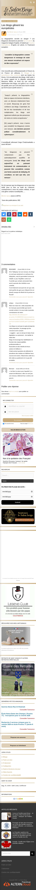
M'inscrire (31, 423)
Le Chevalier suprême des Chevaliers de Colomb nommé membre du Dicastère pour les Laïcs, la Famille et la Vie (21, 834)
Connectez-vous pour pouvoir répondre (21, 297)
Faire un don (7, 760)
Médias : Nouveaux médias (9, 21)
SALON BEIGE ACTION (18, 430)
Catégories (7, 766)
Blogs (5, 757)
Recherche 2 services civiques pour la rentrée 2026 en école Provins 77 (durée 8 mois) (17, 724)
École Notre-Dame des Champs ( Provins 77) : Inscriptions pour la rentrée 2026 (17, 715)
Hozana (18, 580)
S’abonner (7, 763)
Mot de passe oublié (27, 415)
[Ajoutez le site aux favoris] (18, 799)
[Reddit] (25, 214)
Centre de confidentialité (12, 775)
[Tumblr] (30, 214)
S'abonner (5, 869)
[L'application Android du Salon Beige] (22, 799)
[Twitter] (3, 214)
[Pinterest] (14, 214)
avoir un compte (14, 391)
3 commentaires (11, 34)
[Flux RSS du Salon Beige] (20, 799)
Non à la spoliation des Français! (17, 458)
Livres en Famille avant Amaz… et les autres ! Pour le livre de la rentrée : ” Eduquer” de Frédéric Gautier (22, 815)
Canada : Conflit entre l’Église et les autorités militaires (23, 842)
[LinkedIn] (20, 214)
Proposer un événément (18, 745)
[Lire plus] (22, 462)
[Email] (3, 219)
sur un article (28, 41)
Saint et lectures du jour (11, 769)
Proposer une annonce (18, 737)
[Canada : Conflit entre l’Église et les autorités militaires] (6, 848)
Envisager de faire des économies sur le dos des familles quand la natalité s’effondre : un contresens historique (22, 825)
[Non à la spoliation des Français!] (18, 455)
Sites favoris (7, 772)
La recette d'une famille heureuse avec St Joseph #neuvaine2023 (17, 578)
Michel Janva (13, 32)
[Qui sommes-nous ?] (14, 799)
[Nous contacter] (16, 799)
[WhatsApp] (9, 219)
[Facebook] (9, 214)
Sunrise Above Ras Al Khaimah (13, 707)
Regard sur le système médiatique (11, 231)
